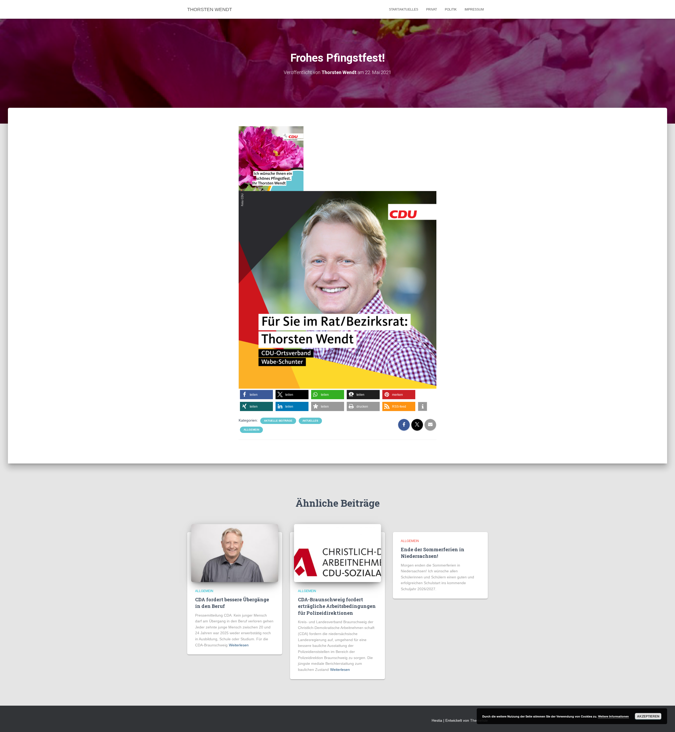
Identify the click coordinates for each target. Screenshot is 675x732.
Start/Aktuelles (403, 9)
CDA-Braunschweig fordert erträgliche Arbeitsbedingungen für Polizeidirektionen (337, 606)
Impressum (474, 9)
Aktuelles (310, 420)
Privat (431, 9)
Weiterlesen (239, 645)
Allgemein (251, 429)
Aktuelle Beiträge (278, 420)
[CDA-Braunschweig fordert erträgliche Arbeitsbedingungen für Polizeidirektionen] (337, 552)
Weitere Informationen (613, 716)
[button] (256, 394)
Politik (451, 9)
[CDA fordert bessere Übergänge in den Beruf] (234, 552)
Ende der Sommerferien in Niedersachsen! (432, 552)
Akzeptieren (648, 716)
